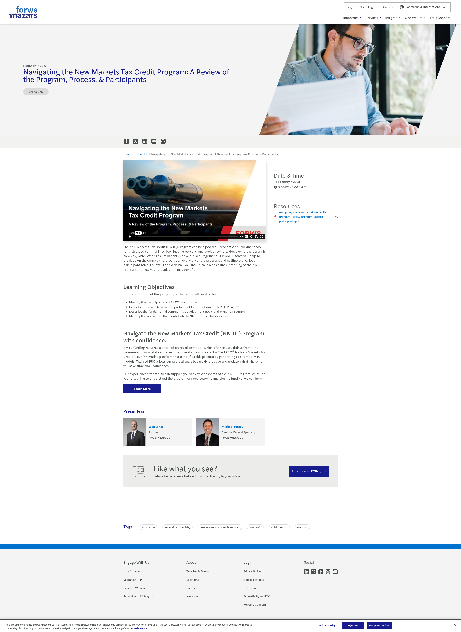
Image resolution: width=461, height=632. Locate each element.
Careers (388, 7)
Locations (192, 579)
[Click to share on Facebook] (126, 141)
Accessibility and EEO (256, 596)
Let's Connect (132, 571)
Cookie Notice (139, 628)
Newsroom (193, 596)
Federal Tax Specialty (177, 527)
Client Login (367, 7)
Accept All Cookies (379, 625)
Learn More (142, 388)
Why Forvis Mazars (198, 571)
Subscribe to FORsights (309, 471)
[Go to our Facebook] (320, 571)
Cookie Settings (253, 579)
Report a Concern (254, 604)
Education (148, 527)
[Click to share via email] (153, 141)
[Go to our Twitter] (313, 571)
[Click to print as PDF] (163, 141)
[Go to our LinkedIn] (306, 571)
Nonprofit (255, 527)
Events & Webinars (135, 588)
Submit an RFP (132, 579)
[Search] (350, 7)
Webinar (302, 527)
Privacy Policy (252, 571)
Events (142, 154)
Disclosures (250, 588)
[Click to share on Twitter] (135, 141)
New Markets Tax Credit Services (220, 527)
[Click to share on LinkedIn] (144, 141)
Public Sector (279, 527)
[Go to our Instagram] (328, 571)
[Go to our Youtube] (335, 571)
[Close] (455, 625)
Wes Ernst (156, 427)
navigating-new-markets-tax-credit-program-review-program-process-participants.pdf (302, 216)
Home (128, 154)
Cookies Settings (327, 625)
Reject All (353, 625)
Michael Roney (232, 427)
